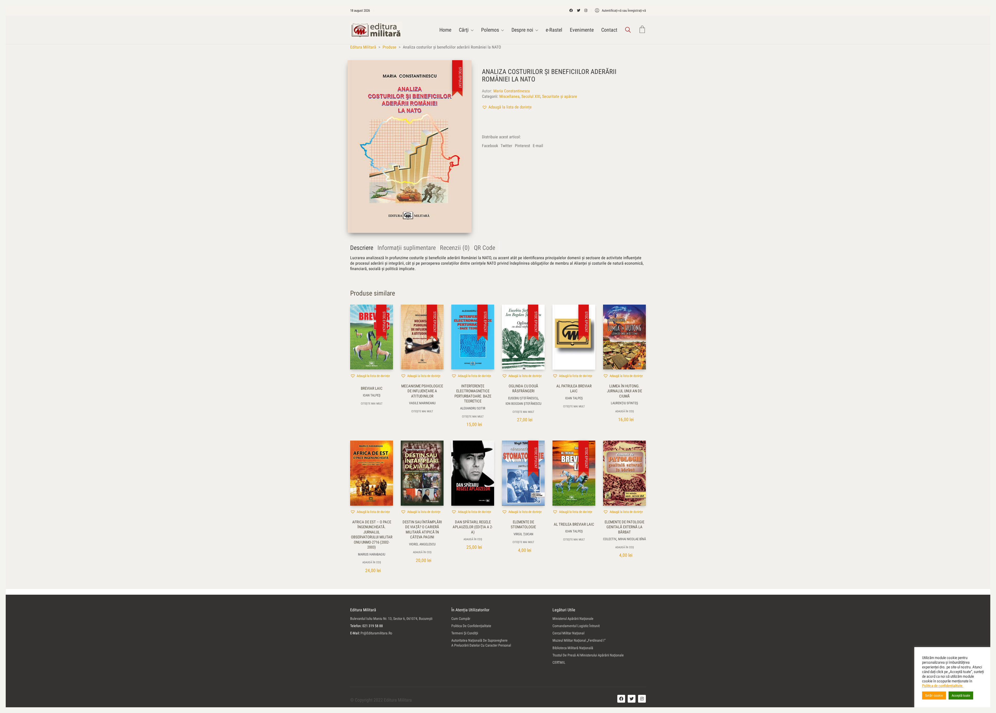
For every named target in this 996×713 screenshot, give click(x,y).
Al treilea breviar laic (574, 524)
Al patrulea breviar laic (574, 389)
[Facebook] (621, 699)
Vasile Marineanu (422, 403)
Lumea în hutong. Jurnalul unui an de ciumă (624, 391)
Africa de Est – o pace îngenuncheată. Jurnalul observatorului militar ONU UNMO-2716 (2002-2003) (371, 535)
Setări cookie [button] (934, 695)
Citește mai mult (372, 403)
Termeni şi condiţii (464, 633)
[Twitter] (631, 699)
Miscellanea (509, 96)
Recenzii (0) (455, 247)
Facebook (490, 145)
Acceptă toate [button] (961, 695)
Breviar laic (372, 388)
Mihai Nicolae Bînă (632, 539)
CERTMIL (558, 662)
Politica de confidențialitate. (942, 685)
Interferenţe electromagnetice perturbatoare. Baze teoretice (472, 394)
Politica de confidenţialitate (471, 626)
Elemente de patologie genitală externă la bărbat (624, 527)
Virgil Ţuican (523, 534)
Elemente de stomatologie (523, 525)
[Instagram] (642, 699)
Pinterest (522, 145)
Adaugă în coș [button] (624, 411)
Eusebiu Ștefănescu (523, 398)
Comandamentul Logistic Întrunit (576, 626)
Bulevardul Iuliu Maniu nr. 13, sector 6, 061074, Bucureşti (391, 618)
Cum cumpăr (460, 618)
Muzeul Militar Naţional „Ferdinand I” (579, 640)
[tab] (363, 248)
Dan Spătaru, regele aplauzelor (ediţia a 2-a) (473, 527)
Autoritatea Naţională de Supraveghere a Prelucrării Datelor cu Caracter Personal (481, 642)
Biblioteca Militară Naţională (572, 648)
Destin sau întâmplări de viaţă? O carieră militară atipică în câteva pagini (422, 530)
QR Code (484, 247)
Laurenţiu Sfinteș (624, 403)
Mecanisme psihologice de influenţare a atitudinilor (422, 391)
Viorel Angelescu (422, 544)
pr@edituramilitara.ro (376, 633)
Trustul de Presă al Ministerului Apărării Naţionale (588, 655)
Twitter (506, 145)
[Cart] (642, 30)
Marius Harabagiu (371, 554)
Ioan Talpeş (372, 395)
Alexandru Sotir (472, 408)
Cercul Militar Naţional (568, 633)
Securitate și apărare (559, 96)
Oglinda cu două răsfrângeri (523, 389)
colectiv (609, 539)
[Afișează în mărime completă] (357, 68)
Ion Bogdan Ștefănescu (523, 404)
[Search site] (628, 30)
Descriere (361, 247)
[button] (507, 107)
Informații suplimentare (406, 247)
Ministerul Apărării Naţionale (572, 618)
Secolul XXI (530, 96)
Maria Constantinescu (511, 90)
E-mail (538, 145)
